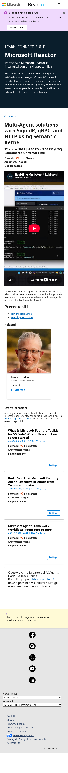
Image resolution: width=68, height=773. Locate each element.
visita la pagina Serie (45, 579)
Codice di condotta (17, 731)
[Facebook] (32, 637)
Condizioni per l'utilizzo (20, 727)
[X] (32, 659)
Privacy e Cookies (16, 723)
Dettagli (53, 465)
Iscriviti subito (17, 27)
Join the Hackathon (21, 313)
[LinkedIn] (32, 682)
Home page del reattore (17, 418)
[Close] (64, 13)
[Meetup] (32, 648)
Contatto (11, 716)
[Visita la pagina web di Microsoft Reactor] (37, 4)
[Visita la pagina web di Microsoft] (11, 4)
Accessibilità (13, 742)
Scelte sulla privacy (23, 735)
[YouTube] (32, 670)
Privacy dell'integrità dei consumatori (27, 739)
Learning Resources (22, 317)
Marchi (11, 720)
